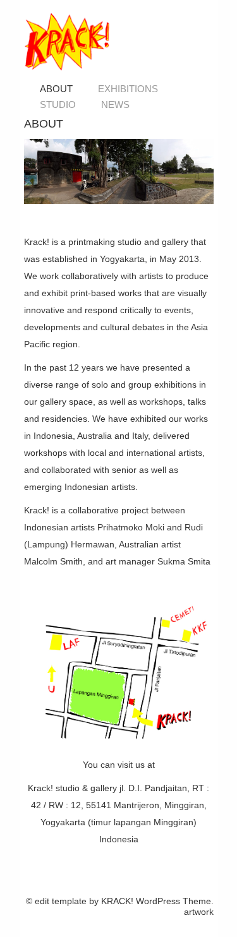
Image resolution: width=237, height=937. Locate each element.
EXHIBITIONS (128, 88)
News (115, 104)
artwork (199, 912)
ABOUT (56, 88)
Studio (58, 104)
